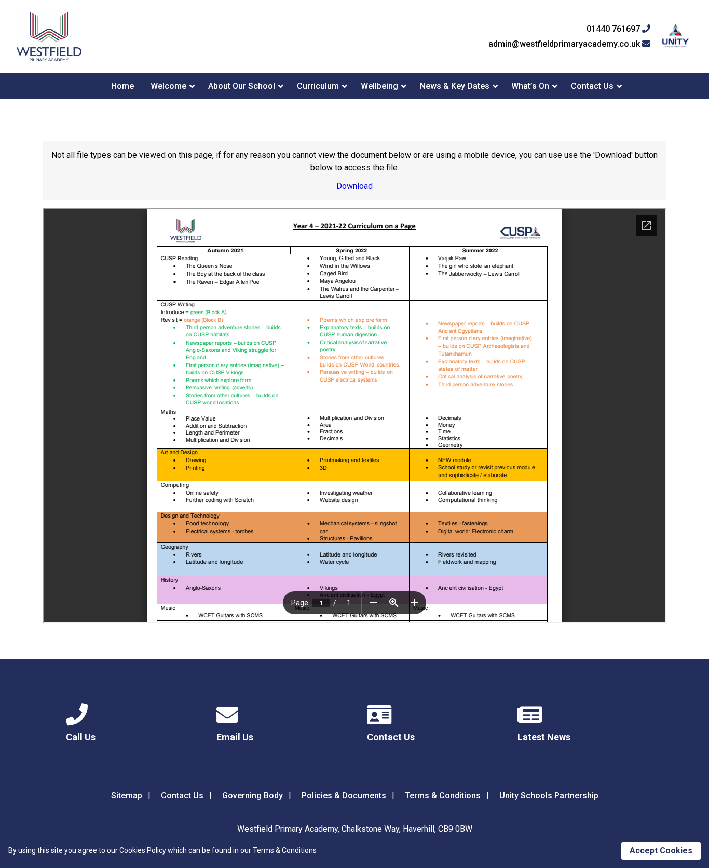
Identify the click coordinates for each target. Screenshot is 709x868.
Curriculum (318, 86)
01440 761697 (614, 29)
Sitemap (126, 796)
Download (354, 186)
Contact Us (592, 86)
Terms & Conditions (443, 796)
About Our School (241, 86)
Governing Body (252, 796)
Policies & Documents (344, 796)
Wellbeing (379, 86)
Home (122, 86)
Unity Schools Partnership (548, 796)
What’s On (530, 86)
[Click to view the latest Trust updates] (675, 36)
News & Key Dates (454, 86)
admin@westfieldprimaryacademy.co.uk (565, 44)
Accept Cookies (661, 851)
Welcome (168, 86)
